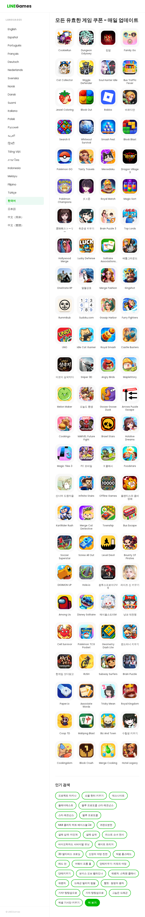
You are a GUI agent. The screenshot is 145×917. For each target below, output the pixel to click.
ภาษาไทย (13, 160)
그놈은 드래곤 (120, 893)
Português (14, 45)
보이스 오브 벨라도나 (91, 873)
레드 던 (62, 863)
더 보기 (92, 902)
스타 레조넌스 (66, 815)
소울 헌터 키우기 (94, 795)
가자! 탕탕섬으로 (67, 893)
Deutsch (13, 62)
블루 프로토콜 (90, 815)
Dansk (12, 94)
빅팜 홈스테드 (124, 854)
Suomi (12, 103)
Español (13, 37)
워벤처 (62, 883)
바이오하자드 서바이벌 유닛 (73, 844)
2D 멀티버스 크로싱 (69, 854)
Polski (11, 119)
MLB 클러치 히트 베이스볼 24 (74, 825)
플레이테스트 (65, 805)
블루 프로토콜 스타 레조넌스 (98, 805)
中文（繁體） (16, 225)
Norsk (11, 86)
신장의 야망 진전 (98, 854)
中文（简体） (16, 217)
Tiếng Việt (14, 152)
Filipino (12, 184)
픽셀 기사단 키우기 (69, 902)
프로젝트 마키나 (67, 795)
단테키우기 (64, 873)
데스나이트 (118, 795)
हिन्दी (11, 143)
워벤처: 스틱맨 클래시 (123, 873)
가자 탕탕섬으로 (95, 893)
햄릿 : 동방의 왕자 (114, 883)
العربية (11, 135)
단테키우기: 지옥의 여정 (113, 863)
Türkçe (12, 192)
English (12, 29)
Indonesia (14, 168)
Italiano (13, 111)
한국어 (12, 201)
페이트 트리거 (106, 844)
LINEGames (14, 911)
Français (13, 54)
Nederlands (15, 70)
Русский (13, 127)
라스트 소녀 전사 (114, 834)
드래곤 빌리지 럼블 (84, 883)
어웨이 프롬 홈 (83, 863)
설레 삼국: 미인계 (68, 834)
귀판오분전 (106, 825)
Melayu (12, 176)
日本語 (12, 209)
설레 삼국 (91, 834)
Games (19, 6)
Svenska (13, 78)
